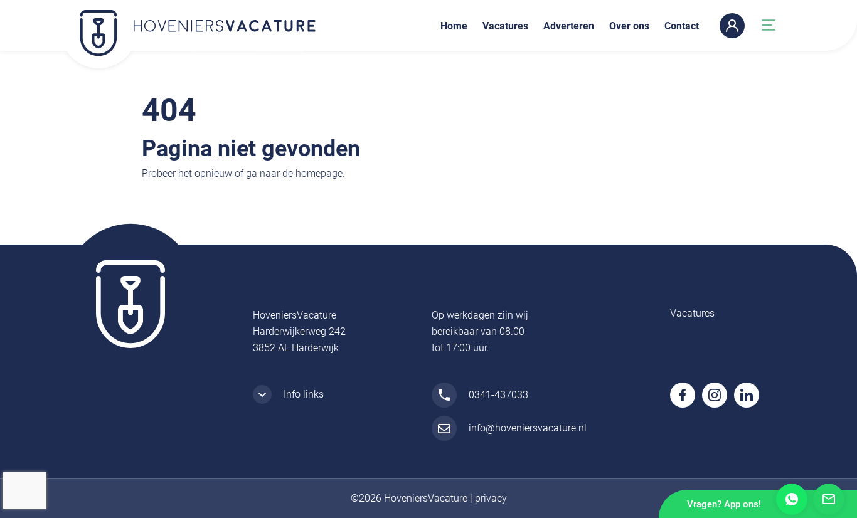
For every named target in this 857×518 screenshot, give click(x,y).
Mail (828, 499)
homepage (319, 173)
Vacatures (505, 26)
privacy (491, 498)
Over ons (629, 26)
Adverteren (568, 26)
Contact (681, 26)
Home (453, 26)
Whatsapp (791, 499)
